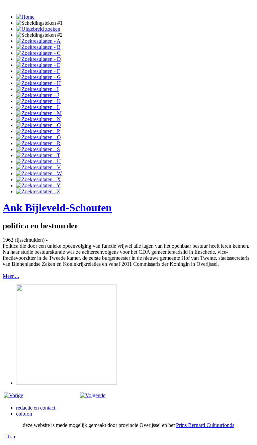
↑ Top (9, 436)
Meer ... (11, 276)
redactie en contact (35, 408)
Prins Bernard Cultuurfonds (205, 425)
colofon (24, 414)
